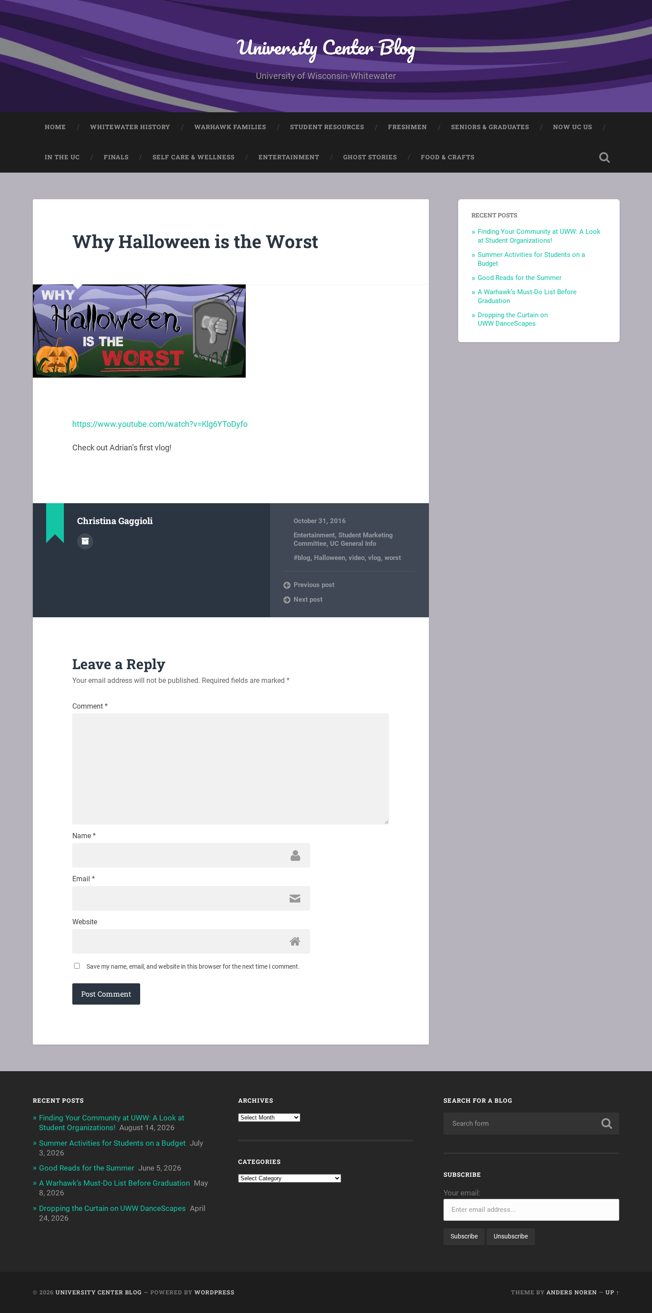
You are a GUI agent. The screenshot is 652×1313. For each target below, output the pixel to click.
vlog (374, 558)
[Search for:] (532, 1123)
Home (55, 127)
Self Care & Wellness (194, 157)
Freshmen (407, 127)
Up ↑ (612, 1292)
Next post (308, 599)
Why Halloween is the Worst (195, 241)
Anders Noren (571, 1292)
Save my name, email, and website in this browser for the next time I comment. (193, 966)
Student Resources (327, 127)
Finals (116, 157)
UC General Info (353, 544)
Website (84, 922)
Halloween (329, 558)
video (357, 558)
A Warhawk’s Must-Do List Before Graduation (114, 1183)
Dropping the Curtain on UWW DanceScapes (513, 319)
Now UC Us (572, 127)
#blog (302, 558)
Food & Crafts (448, 157)
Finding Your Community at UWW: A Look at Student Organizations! (539, 236)
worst (393, 558)
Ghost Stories (370, 157)
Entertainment (289, 157)
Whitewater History (130, 127)
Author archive (85, 541)
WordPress (214, 1292)
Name (84, 836)
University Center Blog (326, 47)
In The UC (62, 157)
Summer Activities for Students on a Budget (112, 1143)
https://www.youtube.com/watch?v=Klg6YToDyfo (159, 424)
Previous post (314, 585)
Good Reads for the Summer (520, 278)
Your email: (462, 1192)
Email (83, 879)
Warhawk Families (230, 127)
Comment (90, 706)
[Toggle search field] (604, 157)
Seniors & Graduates (490, 127)
